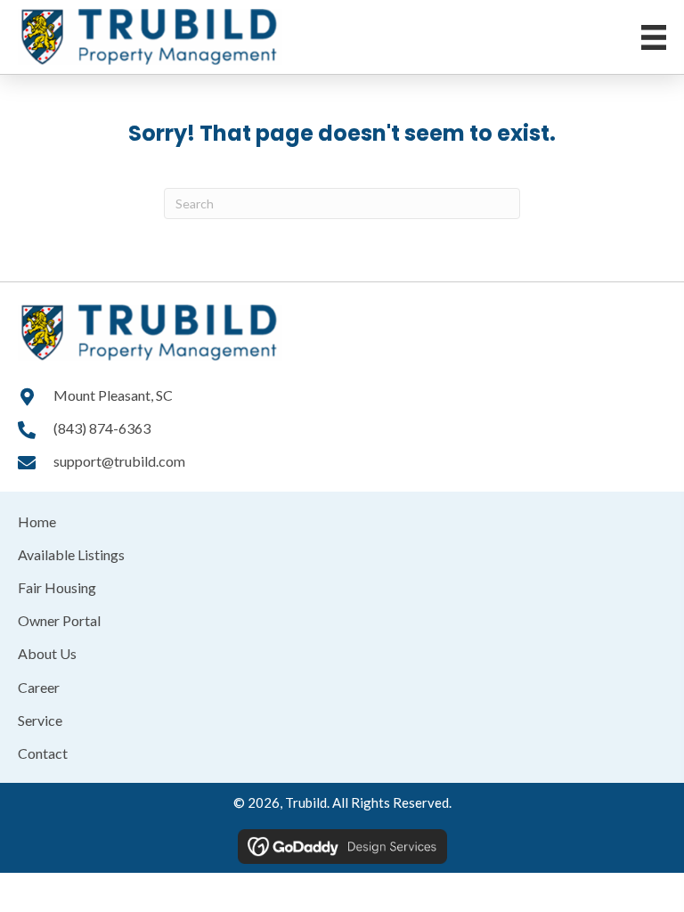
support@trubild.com (119, 460)
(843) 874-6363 (102, 427)
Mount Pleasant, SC (113, 395)
